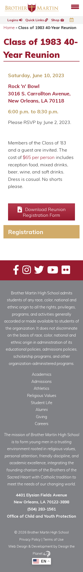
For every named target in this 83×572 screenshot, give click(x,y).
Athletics (41, 388)
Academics (41, 374)
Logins (13, 20)
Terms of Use (53, 539)
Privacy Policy (30, 539)
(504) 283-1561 (41, 509)
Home (9, 27)
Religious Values (41, 395)
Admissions (41, 381)
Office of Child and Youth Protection (41, 516)
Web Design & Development (30, 546)
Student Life (41, 402)
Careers (41, 423)
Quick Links (35, 20)
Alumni (42, 409)
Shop (55, 20)
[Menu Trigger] (75, 6)
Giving (41, 416)
